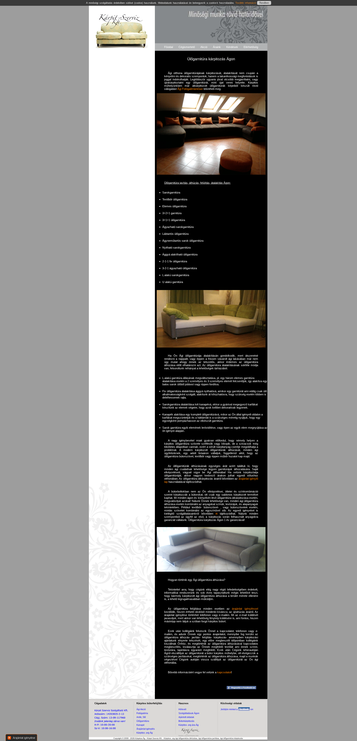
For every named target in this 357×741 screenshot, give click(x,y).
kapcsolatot (224, 672)
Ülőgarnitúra (142, 721)
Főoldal (168, 47)
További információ (246, 2)
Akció (203, 47)
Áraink (217, 47)
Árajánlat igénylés (145, 729)
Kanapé (140, 725)
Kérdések (232, 47)
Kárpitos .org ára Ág (188, 725)
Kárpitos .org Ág (144, 733)
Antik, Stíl (141, 717)
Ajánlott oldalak (186, 717)
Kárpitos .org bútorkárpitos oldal (188, 736)
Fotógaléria (142, 713)
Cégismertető (186, 47)
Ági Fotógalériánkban (190, 88)
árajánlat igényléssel (245, 608)
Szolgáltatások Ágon (188, 713)
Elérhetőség (251, 47)
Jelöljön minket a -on (237, 709)
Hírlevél (182, 709)
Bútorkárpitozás (186, 721)
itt (217, 513)
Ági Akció (141, 709)
